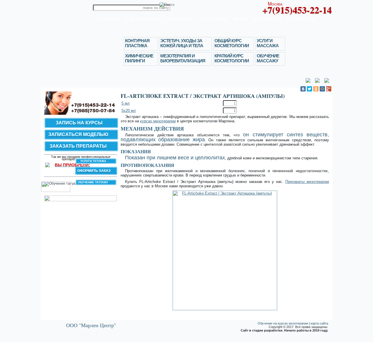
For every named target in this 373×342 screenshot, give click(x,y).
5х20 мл (129, 110)
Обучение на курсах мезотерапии (283, 323)
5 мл (126, 103)
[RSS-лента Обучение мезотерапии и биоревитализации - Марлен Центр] (44, 324)
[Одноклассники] (316, 88)
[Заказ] (324, 104)
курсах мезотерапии (158, 121)
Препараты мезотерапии (307, 181)
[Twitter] (309, 88)
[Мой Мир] (322, 88)
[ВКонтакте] (303, 88)
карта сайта (319, 323)
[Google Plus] (328, 88)
